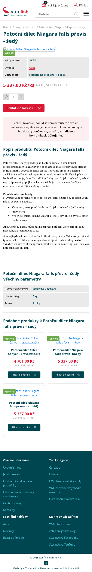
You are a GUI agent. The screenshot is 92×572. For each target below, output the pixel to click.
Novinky (8, 531)
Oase (32, 67)
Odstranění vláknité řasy (64, 499)
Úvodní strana (12, 467)
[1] (76, 14)
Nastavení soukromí (51, 568)
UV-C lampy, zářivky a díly (65, 481)
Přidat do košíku (19, 108)
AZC (25, 568)
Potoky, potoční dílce (24, 27)
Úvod (6, 27)
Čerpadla (55, 467)
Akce (6, 524)
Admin (33, 568)
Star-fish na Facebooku (63, 538)
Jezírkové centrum (14, 474)
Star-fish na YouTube (62, 544)
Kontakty (9, 510)
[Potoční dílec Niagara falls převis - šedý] (29, 49)
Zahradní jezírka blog (62, 531)
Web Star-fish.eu (59, 524)
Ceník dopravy (12, 503)
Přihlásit (84, 5)
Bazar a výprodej (13, 538)
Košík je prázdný (58, 5)
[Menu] (86, 14)
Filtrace (53, 474)
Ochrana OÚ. (72, 568)
